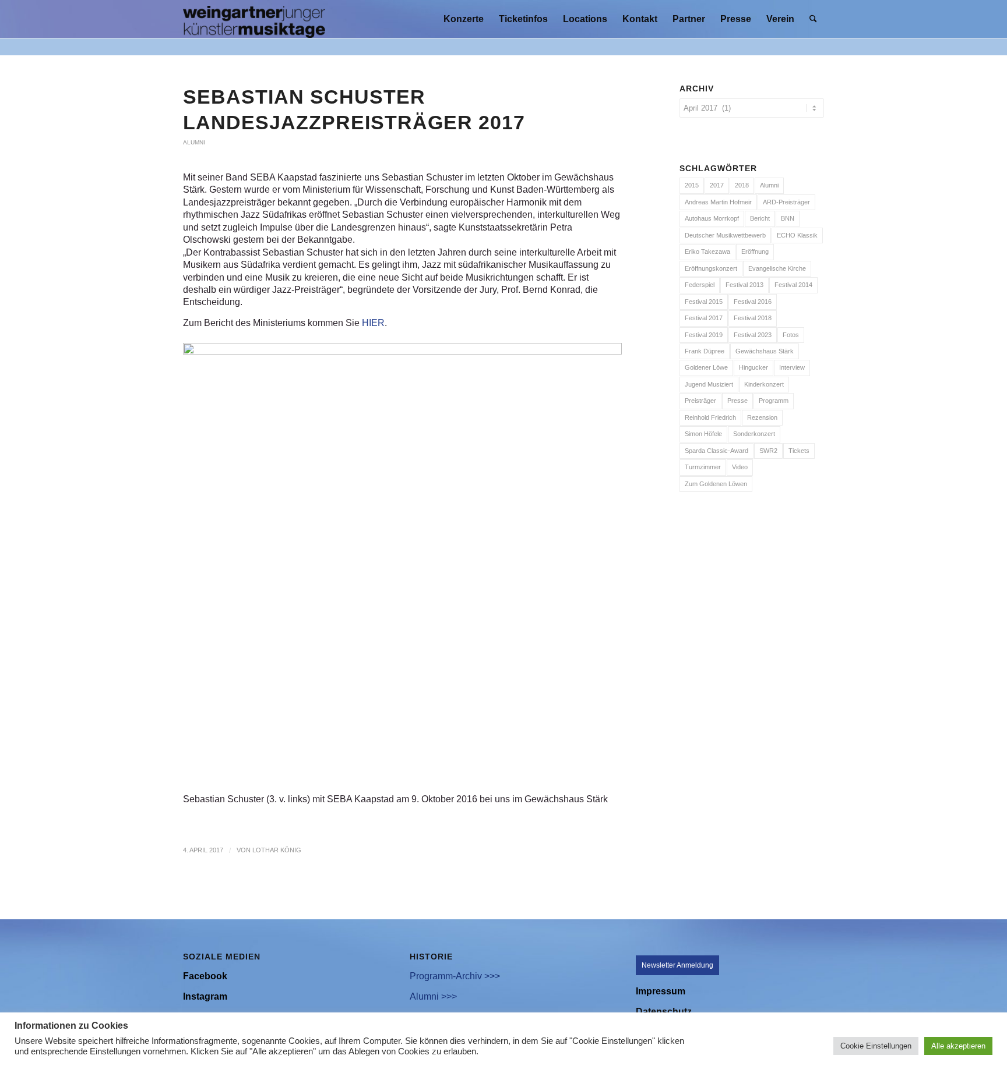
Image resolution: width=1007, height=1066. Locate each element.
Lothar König (276, 850)
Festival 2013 (744, 284)
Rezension (762, 417)
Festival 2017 (704, 317)
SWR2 (768, 450)
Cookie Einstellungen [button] (875, 1046)
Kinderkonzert (764, 384)
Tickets (798, 450)
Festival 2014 (793, 284)
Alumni (194, 142)
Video (740, 466)
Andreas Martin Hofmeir (718, 202)
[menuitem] (463, 19)
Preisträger (700, 400)
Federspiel (699, 284)
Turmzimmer (703, 466)
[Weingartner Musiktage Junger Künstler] (254, 19)
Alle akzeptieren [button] (958, 1046)
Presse (737, 400)
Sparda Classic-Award (716, 450)
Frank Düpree (704, 351)
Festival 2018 (753, 317)
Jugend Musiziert (709, 384)
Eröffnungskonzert (711, 268)
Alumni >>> (433, 996)
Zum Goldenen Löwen (716, 483)
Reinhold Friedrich (710, 417)
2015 (692, 185)
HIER (373, 323)
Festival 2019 (704, 334)
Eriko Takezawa (707, 251)
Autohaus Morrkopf (712, 218)
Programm (773, 400)
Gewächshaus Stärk (764, 351)
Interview (792, 367)
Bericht (760, 218)
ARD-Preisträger (786, 202)
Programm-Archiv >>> (455, 976)
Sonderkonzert (754, 433)
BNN (787, 218)
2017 (717, 185)
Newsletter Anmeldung (677, 965)
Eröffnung (755, 251)
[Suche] (813, 19)
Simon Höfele (703, 433)
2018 (742, 185)
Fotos (791, 334)
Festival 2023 (753, 334)
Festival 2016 (753, 301)
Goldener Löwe (706, 367)
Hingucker (753, 367)
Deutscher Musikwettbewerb (725, 235)
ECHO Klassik (797, 235)
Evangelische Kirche (777, 268)
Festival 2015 (704, 301)
